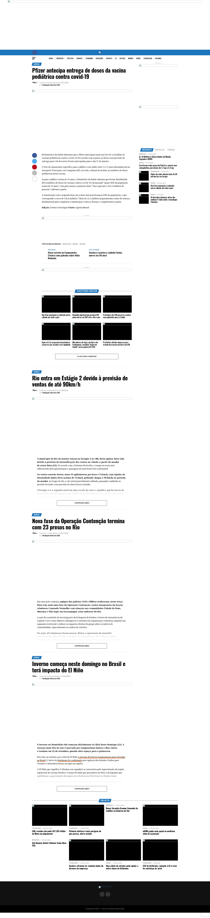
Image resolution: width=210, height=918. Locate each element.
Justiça (122, 58)
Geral (51, 58)
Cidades (79, 58)
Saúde (138, 58)
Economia (89, 58)
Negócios (60, 58)
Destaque (67, 244)
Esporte (109, 58)
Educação (99, 58)
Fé (116, 58)
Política (70, 58)
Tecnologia (147, 58)
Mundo (130, 58)
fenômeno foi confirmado (70, 760)
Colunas (158, 58)
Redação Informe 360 (51, 85)
